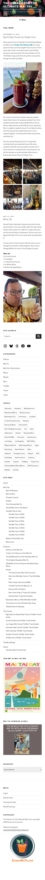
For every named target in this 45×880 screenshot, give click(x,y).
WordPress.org (9, 807)
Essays (8, 570)
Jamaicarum (31, 437)
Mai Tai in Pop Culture (11, 368)
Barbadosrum (29, 408)
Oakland (7, 454)
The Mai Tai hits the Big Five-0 (20, 586)
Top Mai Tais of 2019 (16, 514)
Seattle (7, 462)
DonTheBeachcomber (13, 429)
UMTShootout (32, 466)
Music (5, 373)
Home (5, 483)
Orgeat (30, 454)
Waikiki (7, 470)
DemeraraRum (10, 425)
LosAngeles (19, 441)
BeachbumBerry (10, 413)
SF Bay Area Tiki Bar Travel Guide (18, 638)
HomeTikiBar (9, 437)
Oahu (29, 449)
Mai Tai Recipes (12, 491)
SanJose (31, 458)
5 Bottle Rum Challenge (15, 607)
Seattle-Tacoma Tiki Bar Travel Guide (20, 634)
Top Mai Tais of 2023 (16, 528)
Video (5, 395)
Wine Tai (7, 219)
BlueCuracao (25, 413)
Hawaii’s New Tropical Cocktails (21, 596)
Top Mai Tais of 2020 (16, 518)
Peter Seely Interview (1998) (19, 582)
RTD (37, 454)
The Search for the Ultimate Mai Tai (20, 5)
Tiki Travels (7, 611)
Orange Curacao (12, 497)
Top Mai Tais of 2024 (16, 531)
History (6, 359)
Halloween (8, 433)
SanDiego (8, 458)
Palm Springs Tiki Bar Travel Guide (19, 631)
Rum (5, 382)
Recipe (6, 377)
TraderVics (35, 462)
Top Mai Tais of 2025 (16, 535)
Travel (5, 390)
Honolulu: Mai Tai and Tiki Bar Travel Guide (22, 627)
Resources (10, 542)
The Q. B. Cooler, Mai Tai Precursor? (22, 573)
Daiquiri (26, 421)
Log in (5, 793)
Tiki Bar (6, 386)
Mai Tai (6, 364)
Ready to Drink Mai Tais (15, 538)
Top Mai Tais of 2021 (16, 521)
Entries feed (8, 798)
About (5, 647)
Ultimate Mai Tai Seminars (16, 650)
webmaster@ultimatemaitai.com (16, 830)
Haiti (31, 429)
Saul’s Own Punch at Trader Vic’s (19, 37)
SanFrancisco (20, 458)
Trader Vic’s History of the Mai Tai (19, 553)
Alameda (7, 408)
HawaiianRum (28, 433)
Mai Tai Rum (10, 494)
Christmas (22, 417)
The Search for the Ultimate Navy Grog (21, 603)
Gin (25, 429)
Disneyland (23, 425)
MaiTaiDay (31, 441)
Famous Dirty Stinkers (17, 589)
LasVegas (8, 441)
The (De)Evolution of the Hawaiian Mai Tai (22, 557)
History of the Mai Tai (14, 550)
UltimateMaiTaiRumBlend (14, 466)
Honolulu (20, 437)
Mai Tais (6, 487)
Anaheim (17, 408)
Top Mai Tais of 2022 (16, 524)
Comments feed (9, 802)
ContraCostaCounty (12, 421)
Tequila (16, 462)
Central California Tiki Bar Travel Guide (21, 621)
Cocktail (32, 417)
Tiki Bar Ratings (9, 642)
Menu (24, 20)
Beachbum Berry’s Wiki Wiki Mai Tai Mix (21, 600)
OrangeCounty (19, 454)
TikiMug (24, 462)
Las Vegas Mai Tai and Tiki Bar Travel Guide (22, 624)
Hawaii (18, 433)
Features (6, 547)
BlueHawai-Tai (9, 417)
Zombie (16, 470)
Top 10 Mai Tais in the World (16, 508)
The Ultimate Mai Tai (14, 504)
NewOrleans (19, 449)
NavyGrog (8, 449)
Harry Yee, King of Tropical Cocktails (22, 593)
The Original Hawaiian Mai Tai (17, 560)
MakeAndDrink (10, 445)
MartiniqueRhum (25, 445)
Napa (37, 445)
